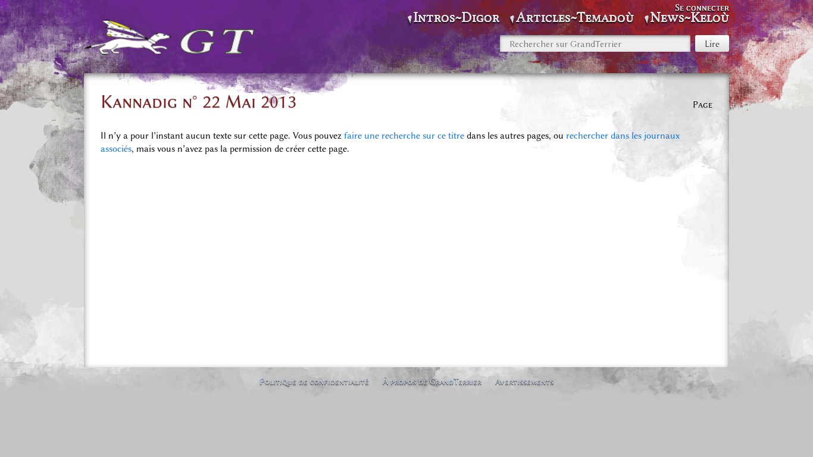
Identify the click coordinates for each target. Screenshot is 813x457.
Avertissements (524, 381)
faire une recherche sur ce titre (404, 135)
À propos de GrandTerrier (432, 381)
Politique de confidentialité (314, 381)
